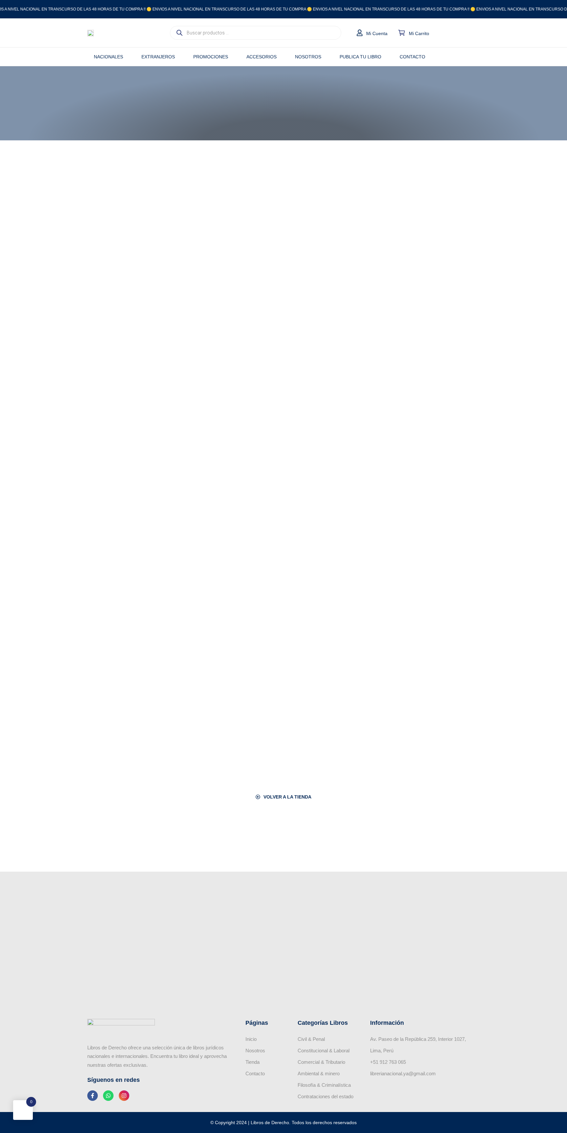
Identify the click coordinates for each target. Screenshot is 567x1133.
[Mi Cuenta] (359, 33)
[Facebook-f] (92, 1095)
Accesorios (261, 56)
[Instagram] (124, 1095)
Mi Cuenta (377, 33)
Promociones (210, 56)
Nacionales (108, 56)
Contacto (412, 56)
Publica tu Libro (360, 56)
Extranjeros (158, 56)
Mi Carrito (419, 33)
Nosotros (308, 56)
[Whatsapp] (108, 1095)
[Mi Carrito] (402, 33)
